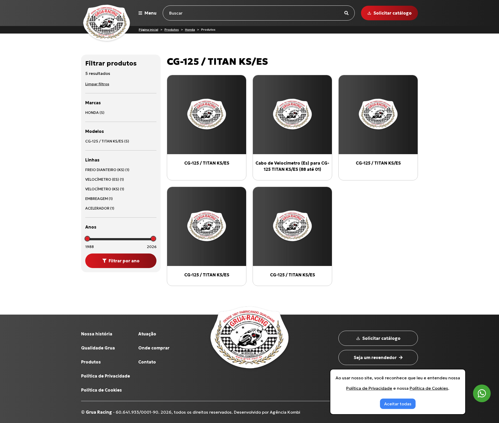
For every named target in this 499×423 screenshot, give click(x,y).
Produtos (172, 29)
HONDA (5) (94, 112)
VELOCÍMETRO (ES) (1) (104, 179)
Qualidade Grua (98, 347)
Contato (147, 362)
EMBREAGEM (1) (99, 198)
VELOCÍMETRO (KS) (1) (104, 189)
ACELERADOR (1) (99, 208)
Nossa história (96, 333)
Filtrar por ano (124, 260)
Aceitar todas (397, 403)
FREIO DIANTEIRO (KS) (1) (107, 169)
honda (190, 29)
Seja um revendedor (375, 357)
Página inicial (148, 29)
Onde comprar (153, 347)
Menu (150, 13)
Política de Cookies (101, 390)
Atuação (147, 333)
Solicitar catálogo (392, 13)
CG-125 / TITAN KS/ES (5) (107, 141)
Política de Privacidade (105, 376)
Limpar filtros (97, 84)
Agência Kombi (285, 412)
